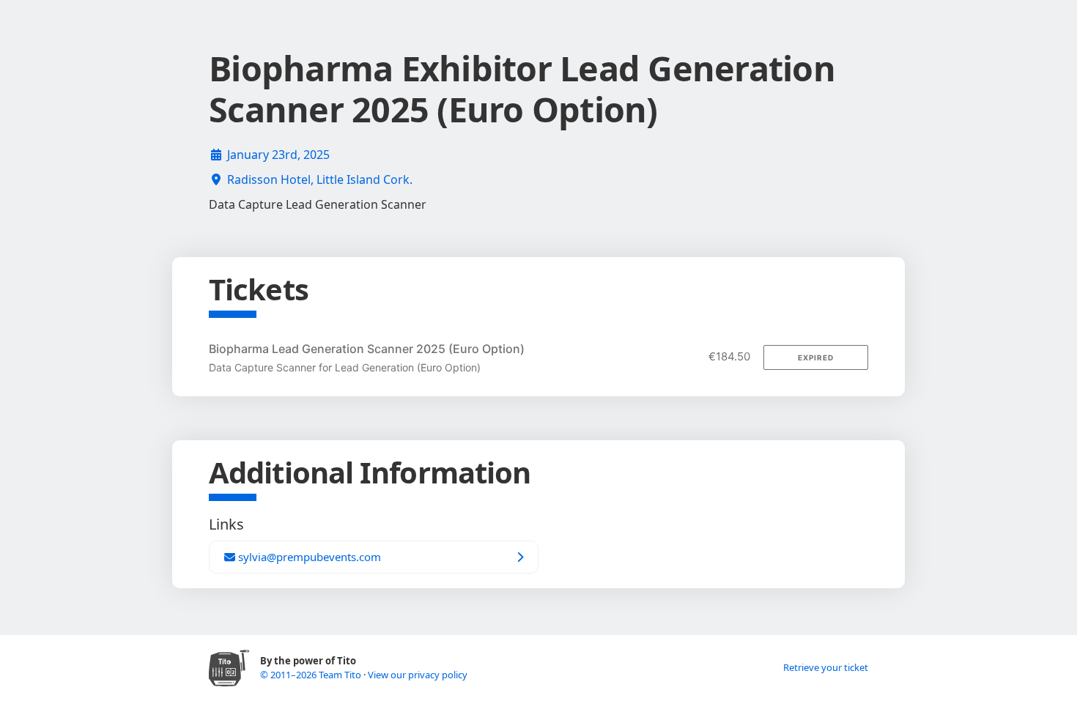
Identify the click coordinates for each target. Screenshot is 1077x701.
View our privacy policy (417, 674)
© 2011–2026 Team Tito (311, 674)
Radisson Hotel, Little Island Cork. (319, 179)
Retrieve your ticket (825, 667)
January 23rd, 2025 (278, 154)
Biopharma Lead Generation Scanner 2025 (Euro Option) (367, 348)
